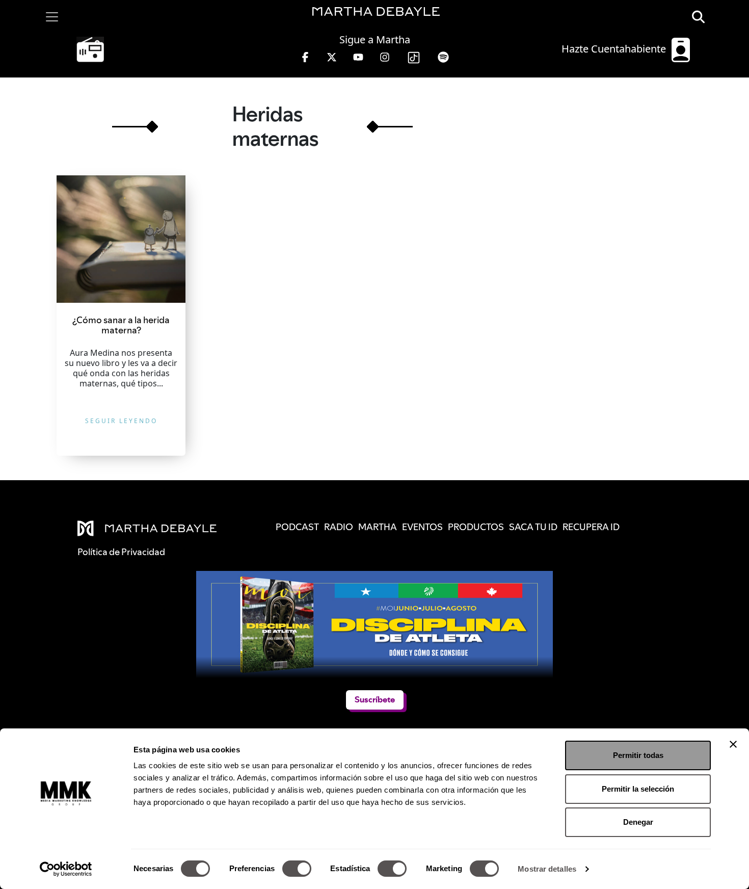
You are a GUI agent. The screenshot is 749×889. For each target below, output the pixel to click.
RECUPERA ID (591, 526)
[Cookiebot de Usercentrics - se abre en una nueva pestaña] (66, 869)
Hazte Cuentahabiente (614, 49)
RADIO (338, 526)
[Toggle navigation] (52, 16)
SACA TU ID (533, 526)
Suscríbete (375, 699)
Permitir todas (638, 755)
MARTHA (377, 526)
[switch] (296, 868)
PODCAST (297, 526)
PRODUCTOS (476, 526)
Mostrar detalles (547, 869)
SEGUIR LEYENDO (121, 420)
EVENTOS (422, 526)
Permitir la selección (638, 789)
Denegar (638, 822)
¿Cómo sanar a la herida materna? (121, 324)
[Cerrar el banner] (733, 744)
